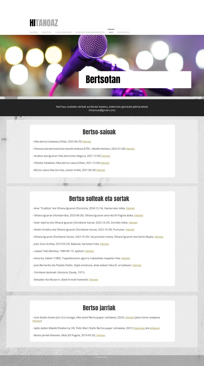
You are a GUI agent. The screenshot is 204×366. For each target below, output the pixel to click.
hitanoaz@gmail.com (102, 110)
